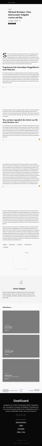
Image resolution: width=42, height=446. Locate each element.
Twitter (9, 23)
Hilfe (21, 426)
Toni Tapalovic (19, 244)
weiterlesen (7, 330)
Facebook (11, 23)
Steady (25, 415)
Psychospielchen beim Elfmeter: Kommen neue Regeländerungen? (10, 390)
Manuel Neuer (12, 376)
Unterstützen (13, 23)
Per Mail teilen (15, 23)
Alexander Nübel (9, 351)
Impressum (20, 443)
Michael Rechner (12, 244)
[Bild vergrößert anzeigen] (21, 150)
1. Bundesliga (5, 247)
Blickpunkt (5, 244)
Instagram (22, 415)
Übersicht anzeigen (21, 390)
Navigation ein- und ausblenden (39, 2)
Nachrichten (21, 422)
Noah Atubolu (8, 327)
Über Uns (21, 432)
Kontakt (21, 429)
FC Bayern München (27, 244)
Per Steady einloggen (41, 445)
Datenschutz (27, 443)
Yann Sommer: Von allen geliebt (34, 390)
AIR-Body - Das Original (21, 261)
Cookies (15, 443)
